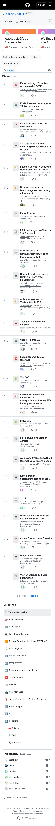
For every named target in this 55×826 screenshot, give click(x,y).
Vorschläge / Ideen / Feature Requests (35, 132)
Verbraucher (48, 464)
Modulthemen (25, 218)
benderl (12, 771)
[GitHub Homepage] (19, 818)
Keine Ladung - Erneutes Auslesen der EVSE (34, 85)
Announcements (11, 47)
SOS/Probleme (28, 91)
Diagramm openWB (31, 555)
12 (36, 468)
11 (36, 567)
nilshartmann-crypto (28, 89)
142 (35, 242)
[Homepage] (27, 4)
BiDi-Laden (24, 262)
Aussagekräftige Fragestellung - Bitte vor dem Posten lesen (16, 40)
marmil (12, 765)
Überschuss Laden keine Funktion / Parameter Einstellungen (34, 276)
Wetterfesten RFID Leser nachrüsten (33, 576)
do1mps (23, 406)
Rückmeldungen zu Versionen (32, 238)
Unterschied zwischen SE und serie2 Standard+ (34, 517)
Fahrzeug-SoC (26, 383)
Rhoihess (24, 522)
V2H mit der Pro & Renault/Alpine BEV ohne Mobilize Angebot (34, 253)
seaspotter (14, 759)
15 (35, 331)
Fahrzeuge (45, 328)
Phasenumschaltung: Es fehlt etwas (33, 125)
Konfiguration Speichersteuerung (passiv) (35, 477)
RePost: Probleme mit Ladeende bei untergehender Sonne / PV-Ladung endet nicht (35, 399)
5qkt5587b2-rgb (17, 788)
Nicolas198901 (26, 153)
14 (35, 507)
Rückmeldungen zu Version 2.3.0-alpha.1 (35, 232)
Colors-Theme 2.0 (30, 339)
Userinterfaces (26, 112)
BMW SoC (26, 420)
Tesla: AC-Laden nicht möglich (32, 323)
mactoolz (24, 283)
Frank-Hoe (14, 783)
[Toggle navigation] (4, 4)
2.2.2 (23, 498)
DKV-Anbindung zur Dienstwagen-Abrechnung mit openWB (35, 190)
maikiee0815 (25, 305)
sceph (22, 328)
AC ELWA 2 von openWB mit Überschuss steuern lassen (36, 459)
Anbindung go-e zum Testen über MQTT (32, 301)
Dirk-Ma (23, 559)
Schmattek (24, 581)
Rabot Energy (27, 213)
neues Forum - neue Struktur (36, 538)
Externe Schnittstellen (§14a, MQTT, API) (35, 174)
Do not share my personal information (27, 814)
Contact (23, 811)
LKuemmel (24, 236)
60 (35, 349)
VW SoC (24, 377)
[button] (49, 70)
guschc (23, 464)
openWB (11, 13)
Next (33, 595)
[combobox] (29, 70)
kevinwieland (15, 777)
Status (34, 808)
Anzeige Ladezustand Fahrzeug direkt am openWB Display (36, 146)
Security (25, 808)
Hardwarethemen (27, 446)
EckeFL (23, 216)
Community (44, 808)
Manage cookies (35, 811)
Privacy (17, 808)
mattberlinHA (25, 129)
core (21, 13)
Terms (8, 808)
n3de (22, 444)
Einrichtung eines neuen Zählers (33, 439)
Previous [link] (23, 595)
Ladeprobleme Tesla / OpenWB (32, 358)
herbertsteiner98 (27, 363)
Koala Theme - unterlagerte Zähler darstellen (35, 105)
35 (35, 412)
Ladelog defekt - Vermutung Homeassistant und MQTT (36, 168)
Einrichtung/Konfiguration (30, 285)
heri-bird (23, 109)
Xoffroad (23, 173)
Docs (15, 811)
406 (35, 386)
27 (35, 205)
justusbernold (25, 482)
